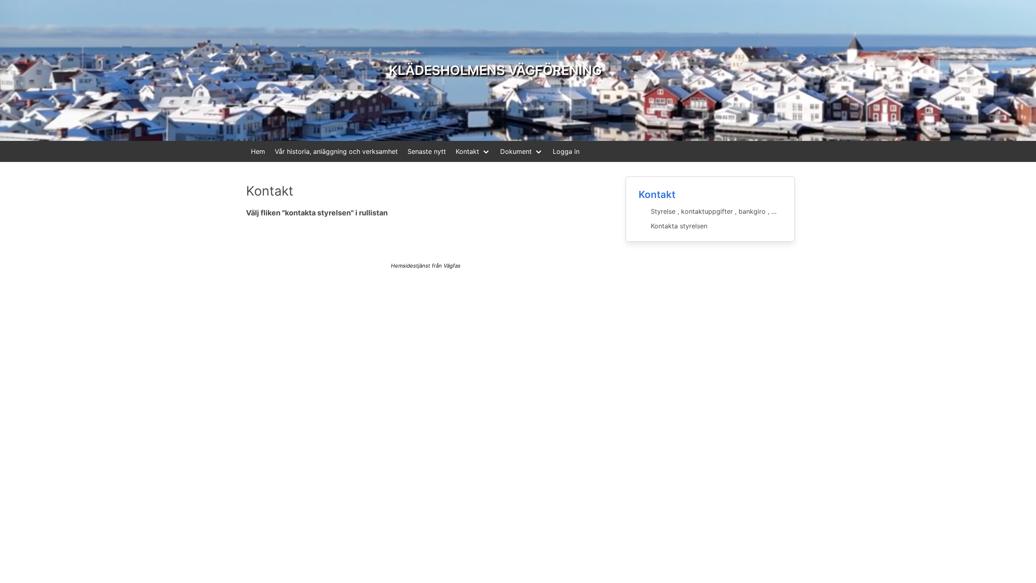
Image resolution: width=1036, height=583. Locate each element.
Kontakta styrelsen (679, 226)
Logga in (566, 151)
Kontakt (467, 151)
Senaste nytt (427, 151)
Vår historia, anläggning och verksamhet (336, 151)
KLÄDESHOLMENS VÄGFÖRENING (495, 70)
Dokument (516, 151)
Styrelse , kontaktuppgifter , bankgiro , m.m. (718, 211)
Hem (258, 151)
